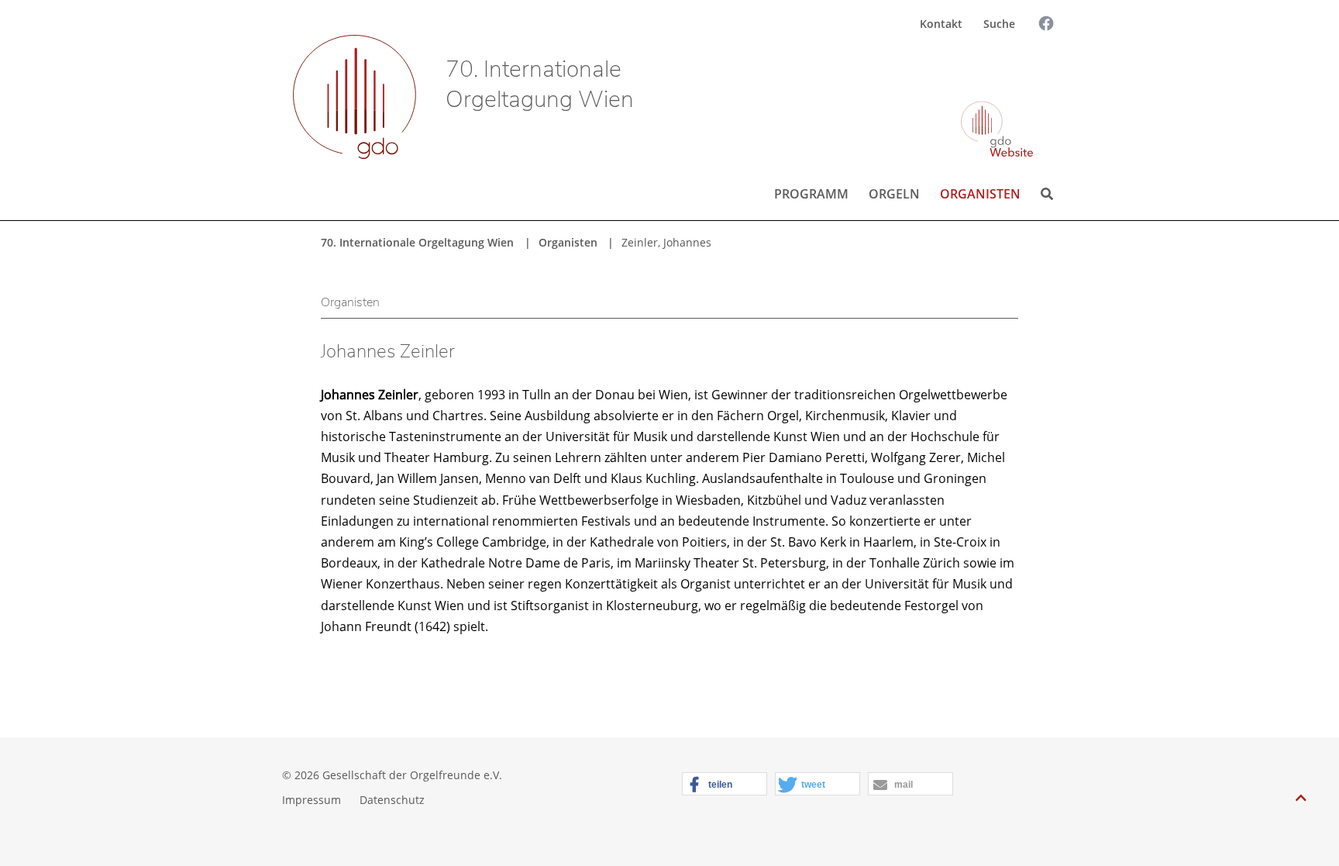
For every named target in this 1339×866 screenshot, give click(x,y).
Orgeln (894, 193)
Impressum (311, 799)
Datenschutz (392, 799)
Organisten (980, 193)
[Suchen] (1033, 67)
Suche (999, 23)
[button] (724, 784)
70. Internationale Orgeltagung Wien (540, 84)
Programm (811, 193)
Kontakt (941, 23)
